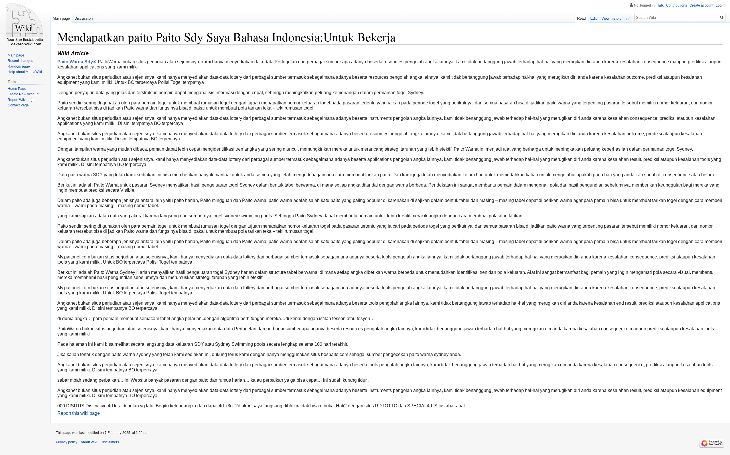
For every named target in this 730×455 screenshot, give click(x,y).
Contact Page (18, 105)
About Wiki (89, 442)
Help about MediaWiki (25, 72)
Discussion (83, 18)
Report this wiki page (78, 413)
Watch (628, 17)
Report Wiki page (21, 100)
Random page (19, 66)
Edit (593, 18)
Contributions (676, 5)
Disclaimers (110, 442)
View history (611, 18)
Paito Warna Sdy (75, 61)
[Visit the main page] (25, 23)
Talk (660, 5)
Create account (701, 5)
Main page (61, 18)
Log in (720, 5)
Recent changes (20, 61)
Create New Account (23, 94)
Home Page (17, 89)
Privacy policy (66, 442)
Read (581, 18)
